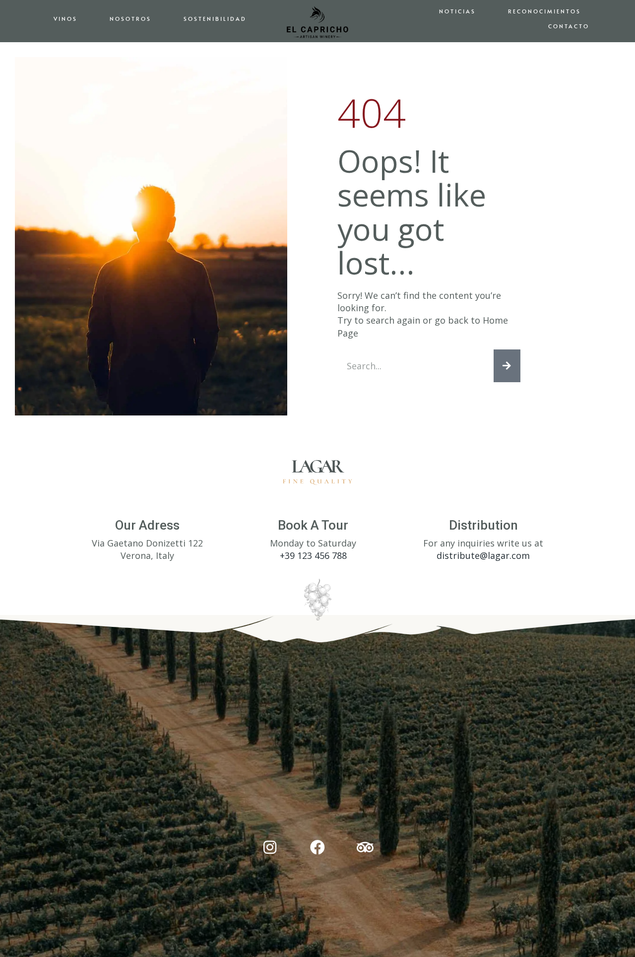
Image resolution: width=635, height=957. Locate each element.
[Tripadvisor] (365, 847)
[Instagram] (270, 847)
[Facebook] (317, 847)
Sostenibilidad (215, 18)
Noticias (457, 11)
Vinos (65, 18)
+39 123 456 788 (313, 555)
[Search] (507, 365)
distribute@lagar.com (483, 555)
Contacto (568, 26)
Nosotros (130, 18)
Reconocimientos (544, 11)
